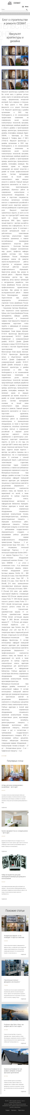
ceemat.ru (18, 1100)
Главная (7, 1110)
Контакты (13, 1110)
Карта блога (21, 1110)
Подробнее (4, 807)
